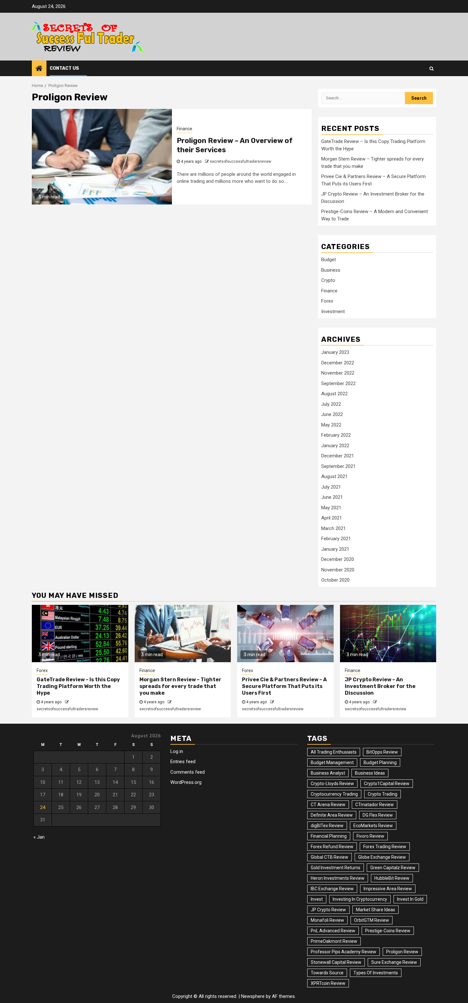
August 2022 (334, 394)
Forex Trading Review (384, 846)
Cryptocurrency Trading (334, 794)
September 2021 (338, 466)
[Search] (432, 68)
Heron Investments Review (338, 878)
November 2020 (337, 570)
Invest (317, 899)
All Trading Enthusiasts (334, 752)
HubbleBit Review (391, 878)
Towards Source (327, 972)
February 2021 (336, 538)
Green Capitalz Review (392, 867)
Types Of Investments (375, 972)
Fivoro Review (370, 836)
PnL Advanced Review (333, 930)
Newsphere (253, 996)
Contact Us (64, 68)
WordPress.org (186, 782)
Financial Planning (329, 836)
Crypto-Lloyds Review (332, 783)
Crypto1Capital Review (386, 783)
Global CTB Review (329, 857)
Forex (327, 301)
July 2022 (331, 404)
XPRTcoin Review (328, 983)
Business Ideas (370, 773)
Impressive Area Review (388, 888)
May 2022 (331, 425)
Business (330, 270)
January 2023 (335, 352)
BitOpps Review (382, 752)
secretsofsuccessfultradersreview (240, 161)
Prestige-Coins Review (387, 930)
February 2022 (336, 435)
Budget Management (332, 762)
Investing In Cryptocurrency (360, 899)
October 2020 (335, 580)
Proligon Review (402, 951)
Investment (333, 311)
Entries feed (182, 761)
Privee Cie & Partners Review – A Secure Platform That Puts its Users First (284, 686)
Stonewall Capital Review (336, 962)
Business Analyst (328, 773)
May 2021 (331, 508)
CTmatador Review (374, 804)
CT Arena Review (328, 804)
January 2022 (335, 445)
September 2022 (338, 383)
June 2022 (332, 414)
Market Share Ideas (375, 909)
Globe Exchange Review (382, 857)
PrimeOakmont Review (334, 941)
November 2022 (337, 373)
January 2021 (335, 549)
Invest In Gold (410, 899)
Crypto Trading (382, 794)
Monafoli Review (327, 920)
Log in (176, 751)
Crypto (328, 280)
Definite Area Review (332, 815)
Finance (184, 128)
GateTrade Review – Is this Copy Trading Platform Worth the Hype (78, 686)
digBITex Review (327, 825)
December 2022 (337, 363)
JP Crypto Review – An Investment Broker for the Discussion (380, 686)
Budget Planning (380, 762)
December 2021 (337, 456)
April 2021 (331, 518)
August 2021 (334, 476)
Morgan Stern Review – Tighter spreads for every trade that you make (180, 686)
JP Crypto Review (328, 909)
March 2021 (333, 528)
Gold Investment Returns (335, 867)
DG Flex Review (378, 815)
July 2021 (331, 487)
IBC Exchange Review (332, 888)
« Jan (39, 837)
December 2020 (337, 559)
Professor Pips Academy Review (343, 951)
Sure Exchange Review (394, 962)
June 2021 (332, 497)
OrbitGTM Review (371, 920)
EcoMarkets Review (373, 825)
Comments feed (187, 772)
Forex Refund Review (332, 846)
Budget (328, 259)
